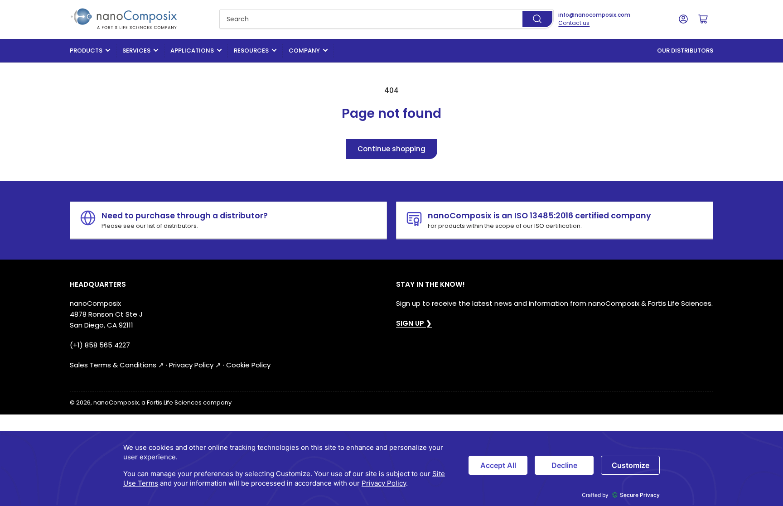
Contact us (574, 23)
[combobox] (386, 19)
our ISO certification (551, 226)
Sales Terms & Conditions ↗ (117, 365)
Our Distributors (685, 50)
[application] (391, 468)
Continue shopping (391, 149)
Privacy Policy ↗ (195, 365)
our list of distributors (166, 226)
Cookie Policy (248, 365)
